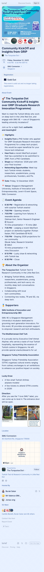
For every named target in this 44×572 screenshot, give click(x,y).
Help (18, 547)
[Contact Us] (26, 543)
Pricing (12, 547)
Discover (5, 547)
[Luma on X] (22, 543)
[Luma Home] (4, 3)
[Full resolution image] (21, 416)
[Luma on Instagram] (18, 543)
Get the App (34, 543)
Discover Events (24, 3)
